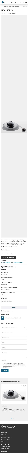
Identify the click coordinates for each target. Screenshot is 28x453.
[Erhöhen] (11, 253)
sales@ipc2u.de (5, 448)
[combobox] (14, 327)
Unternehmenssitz (5, 439)
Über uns (4, 432)
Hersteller (3, 434)
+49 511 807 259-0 (5, 446)
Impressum (4, 436)
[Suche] (15, 2)
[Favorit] (21, 386)
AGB (2, 441)
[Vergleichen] (23, 386)
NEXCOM (4, 13)
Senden (5, 370)
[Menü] (26, 2)
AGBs (20, 364)
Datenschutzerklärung (7, 365)
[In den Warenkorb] (25, 386)
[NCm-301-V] (14, 395)
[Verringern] (2, 253)
